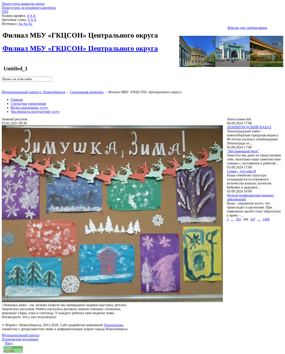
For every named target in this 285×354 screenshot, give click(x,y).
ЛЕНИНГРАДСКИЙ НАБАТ (249, 127)
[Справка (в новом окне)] (4, 87)
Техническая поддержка (20, 339)
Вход (9, 343)
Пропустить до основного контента (29, 8)
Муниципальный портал (20, 335)
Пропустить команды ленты (23, 4)
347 (252, 219)
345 (238, 219)
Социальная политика (87, 92)
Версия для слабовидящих (247, 28)
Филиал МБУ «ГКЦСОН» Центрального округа (80, 45)
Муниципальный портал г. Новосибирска (33, 92)
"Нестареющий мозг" (243, 151)
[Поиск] (3, 83)
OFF (5, 12)
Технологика (113, 325)
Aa (20, 24)
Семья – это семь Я (241, 171)
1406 (266, 219)
